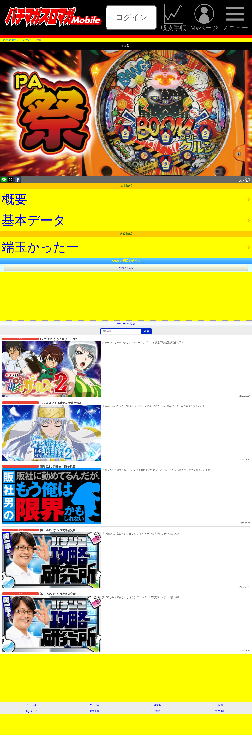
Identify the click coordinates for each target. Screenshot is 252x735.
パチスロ (31, 704)
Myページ (204, 27)
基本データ (34, 220)
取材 (157, 711)
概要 (14, 199)
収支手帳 (173, 27)
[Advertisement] (103, 296)
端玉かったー (40, 247)
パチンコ (94, 704)
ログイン (131, 17)
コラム (157, 704)
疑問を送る (126, 267)
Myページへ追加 (126, 323)
